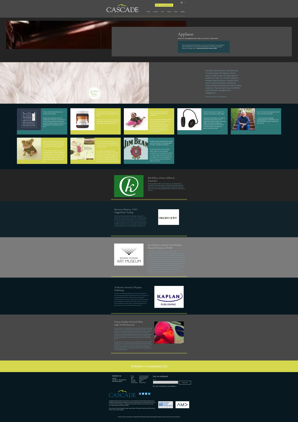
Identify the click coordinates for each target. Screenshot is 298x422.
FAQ (132, 378)
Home (132, 376)
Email (154, 379)
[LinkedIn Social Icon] (149, 394)
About (132, 377)
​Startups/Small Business (142, 379)
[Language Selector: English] (183, 2)
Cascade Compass (144, 376)
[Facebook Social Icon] (140, 394)
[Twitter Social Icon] (143, 394)
